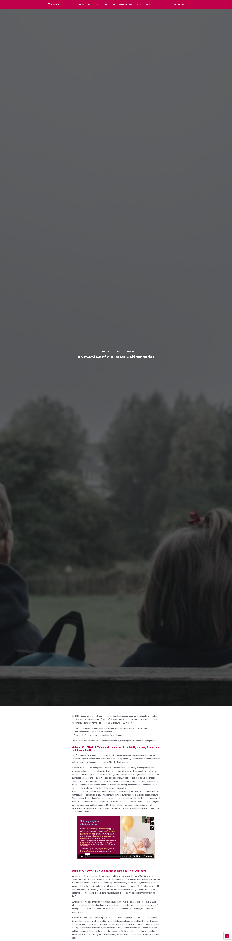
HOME (81, 4)
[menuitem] (82, 4)
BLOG (139, 4)
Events (120, 351)
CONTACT (149, 4)
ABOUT (90, 4)
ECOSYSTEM (102, 4)
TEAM (113, 4)
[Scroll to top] (227, 936)
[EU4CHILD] (54, 4)
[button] (175, 4)
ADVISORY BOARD (126, 4)
